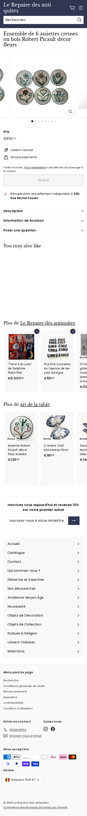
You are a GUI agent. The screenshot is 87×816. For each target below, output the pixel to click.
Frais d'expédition (35, 167)
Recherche (11, 680)
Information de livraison (23, 220)
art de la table (35, 404)
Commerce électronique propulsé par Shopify (35, 807)
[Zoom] (70, 111)
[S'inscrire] (74, 520)
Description (13, 211)
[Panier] (72, 8)
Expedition (10, 697)
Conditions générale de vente (24, 686)
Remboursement (15, 691)
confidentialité (13, 703)
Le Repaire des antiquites (27, 8)
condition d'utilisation (18, 708)
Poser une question (19, 230)
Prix (6, 132)
